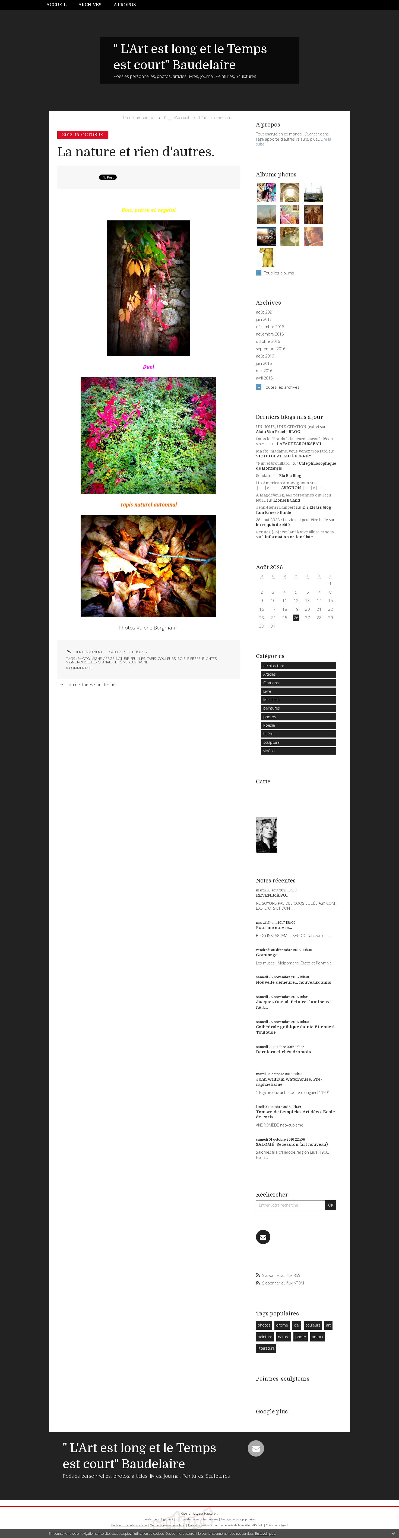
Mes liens (271, 699)
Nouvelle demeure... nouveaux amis (293, 982)
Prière (268, 733)
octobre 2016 (268, 341)
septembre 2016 (270, 348)
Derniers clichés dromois (283, 1051)
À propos (125, 4)
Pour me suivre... (274, 927)
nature (122, 658)
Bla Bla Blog (290, 475)
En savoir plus (265, 1533)
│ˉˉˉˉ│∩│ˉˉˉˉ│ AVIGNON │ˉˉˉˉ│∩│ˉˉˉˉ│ (291, 488)
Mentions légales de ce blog (167, 1525)
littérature (266, 1348)
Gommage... (268, 954)
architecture (273, 665)
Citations (271, 682)
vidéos (269, 750)
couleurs (167, 658)
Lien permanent (88, 652)
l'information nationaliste (287, 537)
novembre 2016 (270, 334)
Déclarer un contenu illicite (129, 1525)
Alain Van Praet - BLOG (278, 431)
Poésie (269, 725)
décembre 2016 (270, 326)
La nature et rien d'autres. (136, 152)
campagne (138, 662)
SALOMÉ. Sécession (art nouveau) (292, 1144)
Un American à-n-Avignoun (282, 483)
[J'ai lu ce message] (393, 1533)
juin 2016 (264, 363)
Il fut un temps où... (215, 117)
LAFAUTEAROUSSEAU (299, 444)
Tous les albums (279, 273)
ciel (297, 1325)
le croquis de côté (273, 525)
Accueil (56, 4)
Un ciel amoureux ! (139, 117)
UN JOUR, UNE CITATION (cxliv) (287, 427)
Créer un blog (189, 1513)
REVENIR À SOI (272, 895)
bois (182, 658)
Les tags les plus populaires (238, 1519)
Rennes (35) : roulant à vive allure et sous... (296, 532)
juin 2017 (264, 319)
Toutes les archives (282, 387)
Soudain (263, 475)
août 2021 (265, 312)
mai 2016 (264, 370)
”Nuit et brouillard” (273, 463)
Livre (267, 691)
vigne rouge (77, 662)
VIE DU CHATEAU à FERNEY (283, 456)
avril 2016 (264, 378)
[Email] (263, 1237)
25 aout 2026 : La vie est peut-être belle (292, 520)
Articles (269, 674)
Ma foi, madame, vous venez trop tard (292, 451)
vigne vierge (103, 658)
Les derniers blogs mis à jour (161, 1519)
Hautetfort (211, 1513)
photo (84, 658)
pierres (194, 658)
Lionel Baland (286, 500)
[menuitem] (59, 5)
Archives (90, 4)
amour (318, 1336)
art (328, 1325)
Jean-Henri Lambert (275, 507)
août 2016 (265, 356)
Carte (263, 782)
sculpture (271, 742)
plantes (209, 658)
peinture (265, 1336)
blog (283, 1525)
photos (139, 652)
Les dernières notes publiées (200, 1519)
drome (282, 1325)
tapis (151, 658)
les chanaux (102, 662)
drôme (121, 662)
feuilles (138, 658)
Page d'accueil (176, 117)
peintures (271, 708)
